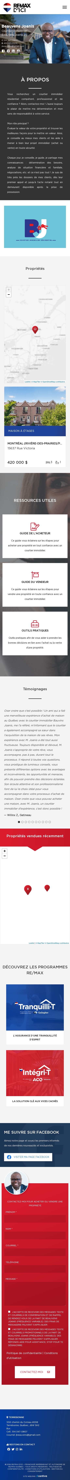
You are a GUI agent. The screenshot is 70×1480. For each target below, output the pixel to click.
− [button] (9, 295)
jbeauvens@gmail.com (13, 46)
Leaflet (27, 381)
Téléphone (12, 1262)
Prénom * (11, 1212)
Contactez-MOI (32, 1372)
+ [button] (9, 290)
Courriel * (12, 1246)
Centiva (42, 1476)
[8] (28, 895)
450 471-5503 (10, 43)
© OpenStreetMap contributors (53, 381)
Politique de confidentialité (24, 1353)
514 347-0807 (10, 40)
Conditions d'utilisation (37, 1469)
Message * (11, 1279)
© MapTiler (36, 381)
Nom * (9, 1229)
